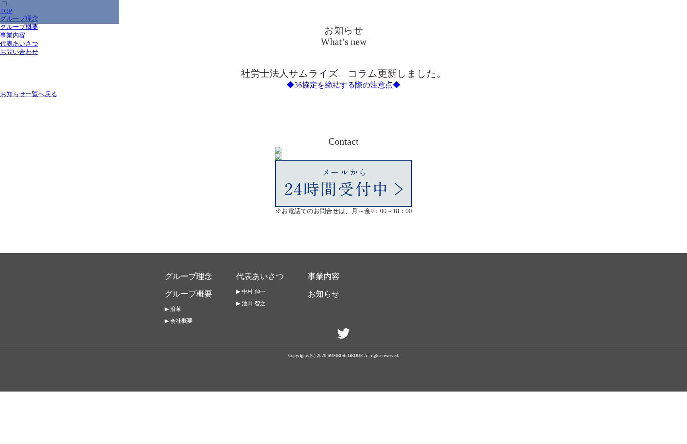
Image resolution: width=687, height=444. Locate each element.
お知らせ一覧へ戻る (28, 94)
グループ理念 (188, 276)
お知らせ (324, 293)
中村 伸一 (254, 292)
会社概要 (181, 321)
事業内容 (12, 35)
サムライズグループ (59, 12)
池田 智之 (254, 303)
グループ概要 (19, 26)
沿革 (175, 309)
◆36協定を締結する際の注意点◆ (343, 85)
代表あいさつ (19, 43)
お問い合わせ (19, 51)
